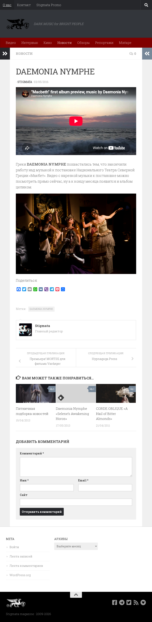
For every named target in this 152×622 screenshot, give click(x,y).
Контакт (24, 5)
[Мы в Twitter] (129, 602)
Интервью (29, 43)
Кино (48, 43)
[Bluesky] (143, 602)
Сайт (24, 495)
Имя (24, 480)
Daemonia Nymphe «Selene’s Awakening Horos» (72, 413)
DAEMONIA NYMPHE (41, 309)
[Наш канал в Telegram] (122, 602)
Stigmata (24, 82)
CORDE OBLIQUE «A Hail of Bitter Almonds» (112, 413)
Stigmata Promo (48, 5)
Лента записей (21, 556)
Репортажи (104, 43)
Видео (11, 43)
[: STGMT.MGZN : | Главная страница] (18, 24)
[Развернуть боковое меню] (5, 54)
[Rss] (136, 602)
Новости (64, 43)
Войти (14, 547)
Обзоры (83, 43)
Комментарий (32, 453)
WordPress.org (20, 575)
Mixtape (125, 43)
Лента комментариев (26, 566)
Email (83, 480)
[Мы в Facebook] (115, 602)
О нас (7, 5)
